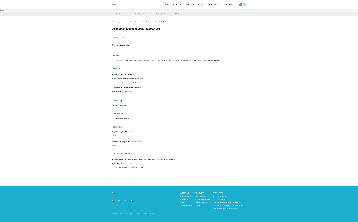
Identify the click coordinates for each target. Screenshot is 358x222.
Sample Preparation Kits (137, 22)
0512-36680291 (221, 197)
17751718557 (220, 200)
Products (125, 22)
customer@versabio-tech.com (228, 203)
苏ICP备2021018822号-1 (140, 213)
